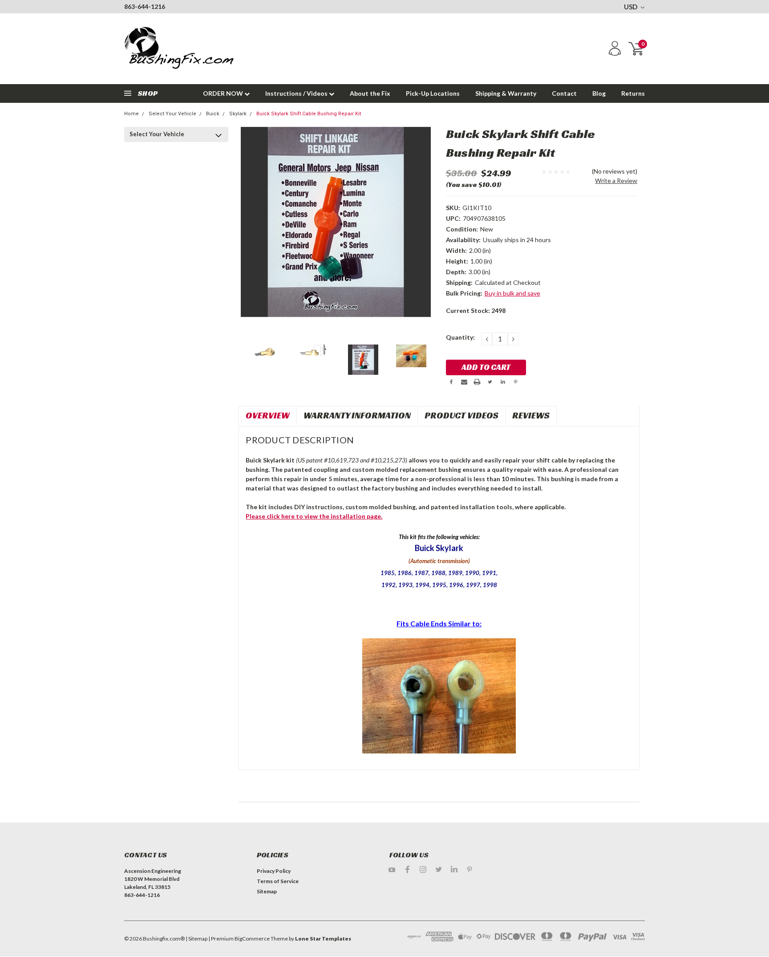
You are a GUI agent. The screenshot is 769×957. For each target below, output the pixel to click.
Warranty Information (357, 415)
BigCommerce (252, 938)
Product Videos (461, 415)
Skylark (238, 114)
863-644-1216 (144, 6)
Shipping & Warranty (505, 93)
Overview (268, 415)
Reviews (531, 415)
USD (631, 7)
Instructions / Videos (297, 93)
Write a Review (616, 180)
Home (131, 114)
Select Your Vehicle (172, 114)
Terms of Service (278, 881)
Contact (564, 93)
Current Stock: (476, 310)
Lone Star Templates (323, 938)
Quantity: (460, 337)
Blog (599, 93)
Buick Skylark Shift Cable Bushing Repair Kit (308, 114)
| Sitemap (196, 938)
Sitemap (267, 891)
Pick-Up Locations (433, 93)
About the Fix (370, 93)
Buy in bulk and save (512, 293)
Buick (212, 114)
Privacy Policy (274, 871)
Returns (633, 93)
